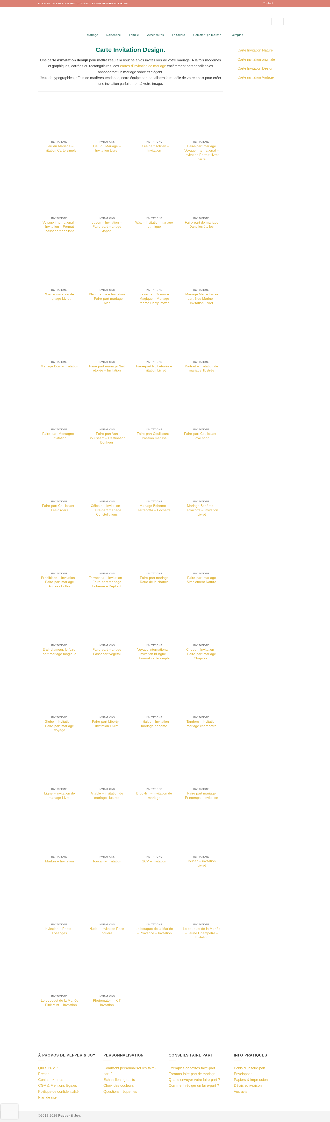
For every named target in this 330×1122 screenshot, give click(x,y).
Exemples (236, 35)
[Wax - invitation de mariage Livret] (59, 264)
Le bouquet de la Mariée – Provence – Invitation (154, 931)
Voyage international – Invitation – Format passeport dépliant (60, 227)
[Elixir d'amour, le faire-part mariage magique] (59, 620)
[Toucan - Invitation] (107, 831)
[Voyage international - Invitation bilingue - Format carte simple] (154, 620)
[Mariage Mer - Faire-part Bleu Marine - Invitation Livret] (201, 264)
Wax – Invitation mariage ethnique (154, 225)
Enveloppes (243, 1074)
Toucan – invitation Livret (201, 863)
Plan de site (47, 1097)
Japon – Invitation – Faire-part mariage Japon (107, 227)
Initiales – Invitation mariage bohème (154, 724)
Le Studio (178, 35)
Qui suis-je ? (48, 1068)
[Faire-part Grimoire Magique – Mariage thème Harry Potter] (154, 264)
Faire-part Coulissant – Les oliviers (59, 508)
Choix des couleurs (118, 1085)
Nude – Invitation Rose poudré (106, 931)
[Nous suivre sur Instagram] (285, 3)
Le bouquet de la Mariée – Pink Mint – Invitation (59, 1003)
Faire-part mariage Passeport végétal (107, 652)
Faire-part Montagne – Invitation (59, 436)
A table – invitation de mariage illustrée (107, 796)
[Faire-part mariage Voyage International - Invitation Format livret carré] (201, 116)
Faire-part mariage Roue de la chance (154, 580)
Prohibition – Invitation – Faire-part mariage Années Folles (59, 582)
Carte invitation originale (256, 59)
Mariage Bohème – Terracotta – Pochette (154, 508)
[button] (277, 21)
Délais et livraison (248, 1085)
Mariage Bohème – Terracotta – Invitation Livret (201, 510)
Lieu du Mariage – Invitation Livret (107, 148)
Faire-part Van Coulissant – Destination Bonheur (106, 438)
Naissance (113, 35)
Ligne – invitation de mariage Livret (59, 796)
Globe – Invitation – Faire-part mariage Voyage (59, 726)
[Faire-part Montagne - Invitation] (59, 404)
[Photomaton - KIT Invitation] (107, 971)
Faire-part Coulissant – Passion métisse (154, 436)
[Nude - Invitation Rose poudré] (107, 899)
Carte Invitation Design (255, 68)
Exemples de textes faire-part (192, 1068)
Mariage (92, 35)
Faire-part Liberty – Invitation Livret (107, 724)
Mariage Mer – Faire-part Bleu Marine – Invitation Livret (201, 298)
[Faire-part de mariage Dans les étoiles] (201, 193)
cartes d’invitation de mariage (143, 66)
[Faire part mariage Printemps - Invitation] (201, 764)
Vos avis (240, 1091)
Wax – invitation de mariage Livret (59, 296)
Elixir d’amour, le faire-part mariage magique (60, 652)
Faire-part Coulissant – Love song (201, 436)
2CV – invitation (154, 861)
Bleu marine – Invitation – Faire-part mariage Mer (107, 298)
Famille (134, 35)
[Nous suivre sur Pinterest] (289, 3)
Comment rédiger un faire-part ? (194, 1085)
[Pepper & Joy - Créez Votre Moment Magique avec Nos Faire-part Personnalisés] (165, 19)
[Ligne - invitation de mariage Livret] (59, 764)
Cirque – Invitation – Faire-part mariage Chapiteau (201, 654)
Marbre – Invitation (59, 861)
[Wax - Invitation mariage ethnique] (154, 193)
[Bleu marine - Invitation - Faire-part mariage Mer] (107, 264)
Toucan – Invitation (107, 861)
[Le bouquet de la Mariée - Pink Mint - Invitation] (59, 971)
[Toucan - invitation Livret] (201, 831)
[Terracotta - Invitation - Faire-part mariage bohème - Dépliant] (107, 548)
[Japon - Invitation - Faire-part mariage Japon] (107, 193)
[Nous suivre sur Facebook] (281, 3)
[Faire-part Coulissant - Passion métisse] (154, 404)
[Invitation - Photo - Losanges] (59, 899)
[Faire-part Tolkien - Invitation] (154, 116)
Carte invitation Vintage (255, 77)
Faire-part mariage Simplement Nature (201, 580)
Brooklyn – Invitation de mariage (154, 796)
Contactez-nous (50, 1080)
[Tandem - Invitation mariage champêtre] (201, 692)
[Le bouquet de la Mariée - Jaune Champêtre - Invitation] (201, 899)
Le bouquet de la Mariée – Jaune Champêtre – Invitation (201, 933)
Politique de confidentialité (58, 1091)
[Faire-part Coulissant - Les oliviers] (59, 476)
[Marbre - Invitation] (59, 831)
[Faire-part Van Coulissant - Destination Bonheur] (107, 404)
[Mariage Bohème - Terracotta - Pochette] (154, 476)
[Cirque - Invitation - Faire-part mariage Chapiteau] (201, 620)
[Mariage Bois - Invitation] (59, 336)
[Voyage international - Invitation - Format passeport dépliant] (59, 193)
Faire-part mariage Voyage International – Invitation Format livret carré (201, 152)
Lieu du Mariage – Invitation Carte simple (60, 148)
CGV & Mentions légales (57, 1085)
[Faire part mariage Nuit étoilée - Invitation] (107, 336)
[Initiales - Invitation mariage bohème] (154, 692)
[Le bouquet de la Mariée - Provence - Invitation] (154, 899)
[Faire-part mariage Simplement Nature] (201, 548)
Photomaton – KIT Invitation (107, 1003)
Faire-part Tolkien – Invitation (154, 148)
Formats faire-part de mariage (192, 1074)
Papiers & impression (251, 1080)
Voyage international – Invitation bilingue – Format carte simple (154, 654)
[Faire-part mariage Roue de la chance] (154, 548)
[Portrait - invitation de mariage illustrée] (201, 336)
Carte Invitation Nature (255, 50)
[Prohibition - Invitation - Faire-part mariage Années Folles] (59, 548)
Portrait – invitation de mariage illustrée (201, 368)
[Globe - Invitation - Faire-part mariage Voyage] (59, 692)
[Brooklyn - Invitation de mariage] (154, 764)
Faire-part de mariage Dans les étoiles (201, 225)
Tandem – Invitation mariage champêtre (201, 724)
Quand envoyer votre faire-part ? (194, 1080)
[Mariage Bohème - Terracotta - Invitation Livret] (201, 476)
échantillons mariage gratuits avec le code (83, 3)
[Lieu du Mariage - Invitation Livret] (107, 116)
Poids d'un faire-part (249, 1068)
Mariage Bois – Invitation (59, 366)
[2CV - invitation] (154, 831)
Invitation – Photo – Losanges (59, 931)
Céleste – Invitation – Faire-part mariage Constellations (107, 510)
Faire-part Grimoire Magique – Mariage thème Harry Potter (154, 298)
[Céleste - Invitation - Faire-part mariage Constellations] (107, 476)
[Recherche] (266, 21)
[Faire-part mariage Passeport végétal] (107, 620)
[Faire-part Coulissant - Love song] (201, 404)
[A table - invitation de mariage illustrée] (107, 764)
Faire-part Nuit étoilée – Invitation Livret (154, 368)
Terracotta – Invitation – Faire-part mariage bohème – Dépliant (107, 582)
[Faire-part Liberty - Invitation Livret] (107, 692)
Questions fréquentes (120, 1091)
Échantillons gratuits (119, 1080)
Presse (44, 1074)
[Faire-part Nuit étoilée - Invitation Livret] (154, 336)
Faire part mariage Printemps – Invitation (201, 796)
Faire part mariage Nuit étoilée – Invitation (107, 368)
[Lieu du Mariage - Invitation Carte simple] (59, 116)
